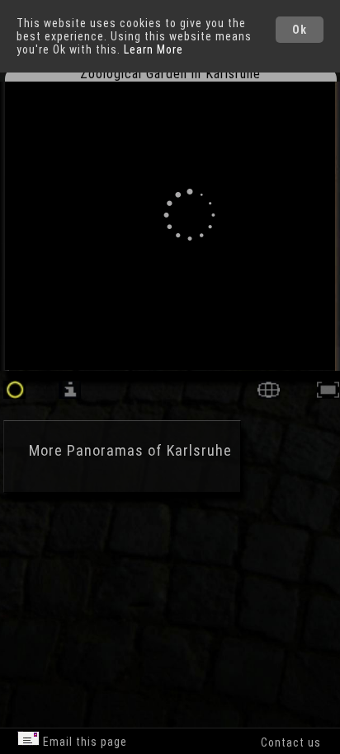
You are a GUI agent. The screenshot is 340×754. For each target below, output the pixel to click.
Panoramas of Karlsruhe (149, 450)
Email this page (83, 741)
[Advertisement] (140, 585)
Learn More (153, 49)
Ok (299, 29)
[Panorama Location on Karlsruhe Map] (268, 394)
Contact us (291, 742)
